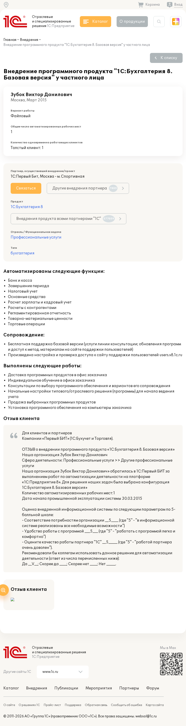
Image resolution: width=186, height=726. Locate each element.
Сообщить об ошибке (126, 705)
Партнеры (129, 688)
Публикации (66, 688)
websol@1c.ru (146, 716)
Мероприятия (99, 688)
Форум (152, 688)
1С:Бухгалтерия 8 (27, 207)
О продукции (132, 21)
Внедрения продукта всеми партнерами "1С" (65, 218)
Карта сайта (155, 705)
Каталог (11, 688)
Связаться (26, 188)
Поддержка (73, 705)
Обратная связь (96, 705)
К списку (169, 58)
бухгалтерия (22, 253)
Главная (9, 40)
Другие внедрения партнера (84, 188)
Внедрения (29, 40)
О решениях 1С (29, 705)
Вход (178, 5)
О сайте (9, 705)
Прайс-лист (52, 705)
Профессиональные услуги (36, 237)
